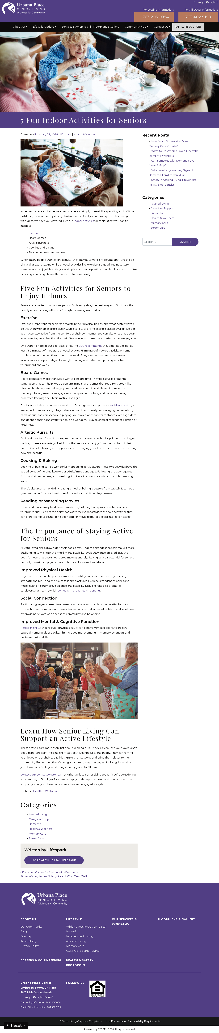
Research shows (31, 627)
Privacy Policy (30, 945)
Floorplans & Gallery (106, 26)
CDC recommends (90, 345)
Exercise (34, 233)
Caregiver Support (41, 819)
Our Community (31, 926)
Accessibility (29, 941)
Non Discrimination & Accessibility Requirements (133, 1021)
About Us (19, 26)
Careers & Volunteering (41, 960)
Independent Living (79, 936)
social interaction (120, 405)
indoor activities (84, 221)
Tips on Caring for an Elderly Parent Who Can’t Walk (54, 876)
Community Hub (135, 26)
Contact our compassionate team (42, 774)
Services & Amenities (75, 26)
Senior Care (36, 838)
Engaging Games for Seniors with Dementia (49, 872)
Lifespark (66, 134)
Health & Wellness (85, 134)
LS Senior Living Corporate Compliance (80, 1021)
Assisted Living (38, 814)
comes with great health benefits (79, 590)
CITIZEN (103, 1029)
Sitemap (26, 936)
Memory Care (37, 833)
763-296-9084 (156, 17)
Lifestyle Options (43, 26)
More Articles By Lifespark (54, 860)
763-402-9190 (198, 17)
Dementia (35, 824)
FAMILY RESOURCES (188, 26)
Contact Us (161, 26)
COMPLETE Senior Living (83, 950)
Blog (24, 931)
